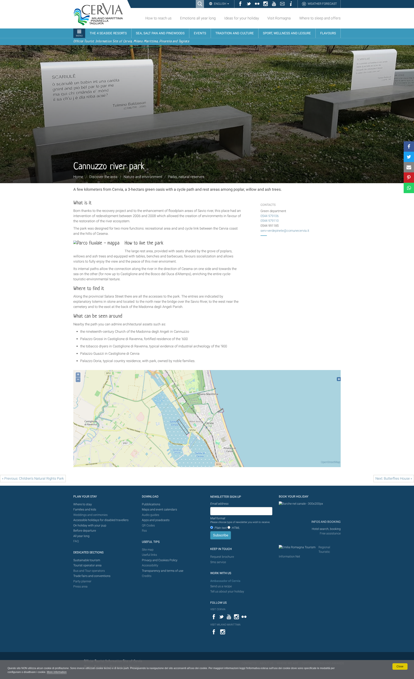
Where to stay (82, 504)
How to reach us (158, 18)
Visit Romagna (279, 18)
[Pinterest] (409, 177)
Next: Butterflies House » (393, 478)
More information (57, 672)
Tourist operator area (87, 565)
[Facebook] (409, 146)
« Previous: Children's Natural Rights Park (33, 478)
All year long (81, 536)
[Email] (409, 167)
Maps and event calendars (159, 509)
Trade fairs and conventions (91, 576)
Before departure (84, 530)
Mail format (240, 520)
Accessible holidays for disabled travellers (101, 520)
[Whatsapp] (409, 188)
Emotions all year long (198, 18)
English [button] (220, 3)
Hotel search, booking (326, 529)
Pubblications (151, 504)
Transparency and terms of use (162, 571)
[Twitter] (409, 157)
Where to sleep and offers (320, 18)
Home (78, 177)
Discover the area (103, 177)
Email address (219, 503)
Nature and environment (143, 177)
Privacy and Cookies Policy (159, 560)
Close (400, 666)
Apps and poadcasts (155, 520)
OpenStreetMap (330, 462)
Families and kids (84, 509)
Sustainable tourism (86, 560)
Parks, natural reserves (186, 177)
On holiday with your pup (89, 525)
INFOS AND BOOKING (326, 522)
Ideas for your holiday (241, 18)
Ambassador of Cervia (225, 581)
